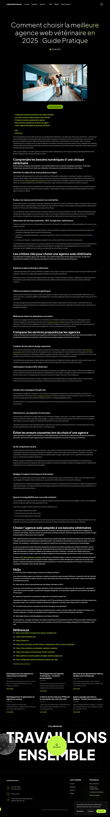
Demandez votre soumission (21, 664)
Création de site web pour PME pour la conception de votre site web (55, 698)
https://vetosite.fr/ (22, 640)
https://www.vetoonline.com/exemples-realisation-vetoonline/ (36, 648)
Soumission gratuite (55, 107)
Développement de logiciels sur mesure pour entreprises (19, 674)
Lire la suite (9, 689)
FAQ (50, 4)
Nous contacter (66, 4)
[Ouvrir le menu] (102, 4)
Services (42, 4)
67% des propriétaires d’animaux (35, 180)
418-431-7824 (15, 787)
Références (18, 133)
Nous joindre (57, 747)
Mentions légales (94, 795)
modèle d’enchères (44, 395)
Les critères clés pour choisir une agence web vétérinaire (32, 117)
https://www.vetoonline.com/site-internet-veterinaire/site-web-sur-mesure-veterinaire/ (45, 644)
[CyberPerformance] (14, 4)
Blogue (56, 4)
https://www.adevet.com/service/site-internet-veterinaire (35, 652)
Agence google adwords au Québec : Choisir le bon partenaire (87, 698)
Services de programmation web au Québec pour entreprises (88, 674)
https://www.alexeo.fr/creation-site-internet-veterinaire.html (36, 633)
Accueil (27, 4)
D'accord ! (101, 811)
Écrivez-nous (15, 794)
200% (79, 235)
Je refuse (91, 811)
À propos (34, 4)
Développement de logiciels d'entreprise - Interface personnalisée (52, 675)
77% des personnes (52, 322)
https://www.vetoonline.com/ (26, 636)
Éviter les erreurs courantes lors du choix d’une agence (32, 123)
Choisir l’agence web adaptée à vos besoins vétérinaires (32, 125)
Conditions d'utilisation (96, 792)
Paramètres (80, 811)
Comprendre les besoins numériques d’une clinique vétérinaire (34, 114)
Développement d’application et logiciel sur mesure (20, 698)
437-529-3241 (16, 789)
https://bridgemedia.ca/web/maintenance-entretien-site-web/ (37, 659)
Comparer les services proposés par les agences (30, 120)
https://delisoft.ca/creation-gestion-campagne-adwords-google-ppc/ (39, 655)
